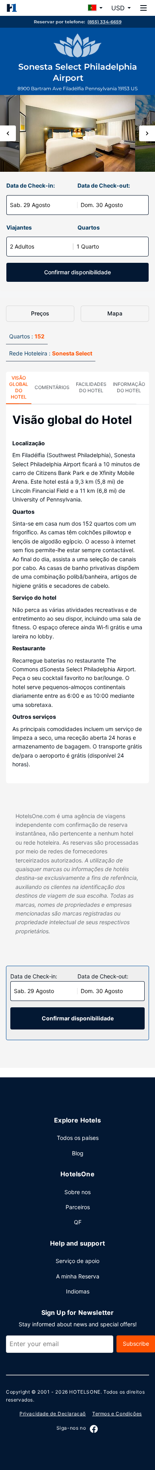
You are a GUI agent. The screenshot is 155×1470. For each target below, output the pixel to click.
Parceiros (78, 1207)
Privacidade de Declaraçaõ (52, 1414)
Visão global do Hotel (18, 387)
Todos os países (78, 1137)
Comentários (52, 387)
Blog (77, 1153)
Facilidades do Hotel (91, 387)
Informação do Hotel (129, 387)
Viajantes (19, 227)
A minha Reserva (77, 1276)
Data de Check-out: (104, 185)
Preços (40, 313)
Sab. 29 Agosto (30, 204)
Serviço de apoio (77, 1260)
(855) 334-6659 (104, 22)
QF (77, 1222)
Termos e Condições (117, 1414)
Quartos (89, 227)
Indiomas (77, 1291)
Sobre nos (77, 1192)
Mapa (114, 313)
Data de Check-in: (30, 185)
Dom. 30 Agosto (102, 204)
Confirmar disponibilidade (77, 272)
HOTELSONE (84, 1392)
